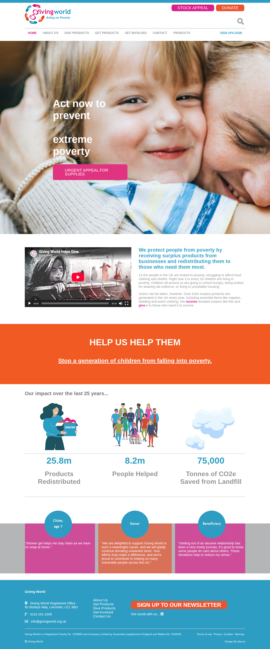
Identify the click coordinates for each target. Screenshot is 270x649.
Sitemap (239, 634)
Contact (160, 33)
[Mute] (121, 303)
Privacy (218, 634)
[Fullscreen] (126, 303)
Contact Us (102, 616)
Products (181, 33)
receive (191, 301)
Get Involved (136, 33)
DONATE (230, 8)
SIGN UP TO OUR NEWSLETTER (179, 605)
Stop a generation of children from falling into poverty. (135, 360)
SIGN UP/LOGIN (231, 33)
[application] (78, 277)
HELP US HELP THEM (135, 342)
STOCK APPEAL (192, 8)
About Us (100, 600)
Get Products (107, 33)
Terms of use (204, 634)
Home (32, 33)
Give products (76, 33)
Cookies (228, 634)
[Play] (29, 303)
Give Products (104, 608)
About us (50, 33)
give (142, 305)
